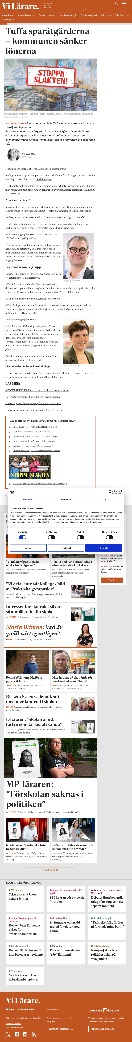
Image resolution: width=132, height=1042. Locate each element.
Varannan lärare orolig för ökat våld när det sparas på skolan (36, 451)
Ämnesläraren (25, 15)
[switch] (51, 537)
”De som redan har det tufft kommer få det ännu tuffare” (35, 441)
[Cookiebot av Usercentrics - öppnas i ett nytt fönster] (111, 492)
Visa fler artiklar (50, 870)
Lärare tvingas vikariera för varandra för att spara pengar (35, 437)
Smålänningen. (44, 179)
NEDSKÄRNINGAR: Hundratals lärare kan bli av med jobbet (37, 390)
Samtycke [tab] (27, 499)
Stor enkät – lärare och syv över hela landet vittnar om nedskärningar (40, 484)
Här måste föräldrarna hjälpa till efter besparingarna (32, 397)
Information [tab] (66, 499)
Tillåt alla (104, 548)
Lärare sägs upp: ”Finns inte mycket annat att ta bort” (33, 403)
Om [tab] (104, 499)
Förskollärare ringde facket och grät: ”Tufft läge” (32, 432)
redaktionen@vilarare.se (15, 1028)
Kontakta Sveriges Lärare (102, 1029)
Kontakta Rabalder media (61, 1029)
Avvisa (28, 548)
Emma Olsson (29, 154)
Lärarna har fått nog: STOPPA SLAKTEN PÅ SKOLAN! (35, 427)
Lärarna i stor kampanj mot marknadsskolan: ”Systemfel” (35, 410)
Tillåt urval (66, 548)
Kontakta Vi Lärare (13, 1024)
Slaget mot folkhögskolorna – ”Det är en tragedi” (32, 446)
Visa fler (112, 580)
